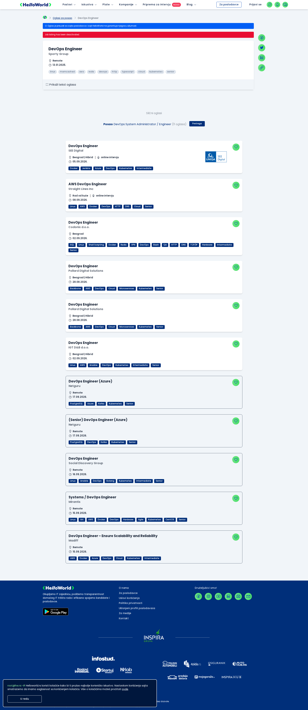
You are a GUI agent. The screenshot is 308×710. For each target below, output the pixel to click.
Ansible (93, 365)
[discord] (238, 596)
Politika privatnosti (130, 603)
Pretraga (197, 123)
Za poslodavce (228, 4)
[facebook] (261, 37)
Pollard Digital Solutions (85, 271)
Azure (98, 168)
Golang (110, 480)
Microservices (126, 288)
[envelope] (248, 596)
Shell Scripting (96, 244)
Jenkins (86, 168)
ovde (125, 689)
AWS (82, 206)
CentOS (170, 519)
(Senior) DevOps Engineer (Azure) (98, 419)
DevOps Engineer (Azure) (90, 381)
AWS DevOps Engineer (87, 184)
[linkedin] (261, 57)
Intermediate (144, 168)
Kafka (101, 403)
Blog (190, 4)
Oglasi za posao (62, 18)
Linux (72, 206)
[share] (261, 67)
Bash (156, 244)
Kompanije (126, 4)
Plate (106, 4)
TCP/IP (193, 244)
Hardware (207, 244)
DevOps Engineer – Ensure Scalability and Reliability (113, 535)
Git (82, 519)
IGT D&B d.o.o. (78, 347)
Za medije (125, 613)
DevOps (110, 168)
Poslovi (67, 4)
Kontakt (124, 618)
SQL (72, 244)
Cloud (137, 206)
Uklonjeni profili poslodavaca (137, 608)
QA (165, 244)
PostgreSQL (76, 403)
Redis (124, 244)
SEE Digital (75, 151)
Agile (140, 519)
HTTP (117, 206)
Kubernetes (125, 168)
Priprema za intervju (157, 4)
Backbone (75, 288)
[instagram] (208, 596)
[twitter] (261, 47)
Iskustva (87, 4)
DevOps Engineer (83, 146)
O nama (124, 588)
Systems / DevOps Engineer (92, 497)
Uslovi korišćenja (129, 598)
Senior (148, 206)
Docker (74, 168)
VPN (133, 244)
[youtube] (218, 596)
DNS (127, 206)
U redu (24, 699)
